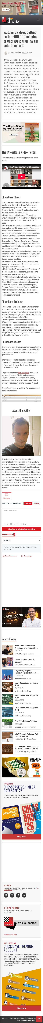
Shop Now (21, 837)
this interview (23, 373)
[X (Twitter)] (6, 895)
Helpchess (31, 1020)
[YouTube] (12, 895)
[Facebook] (18, 895)
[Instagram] (24, 895)
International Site (10, 935)
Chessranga (22, 1020)
